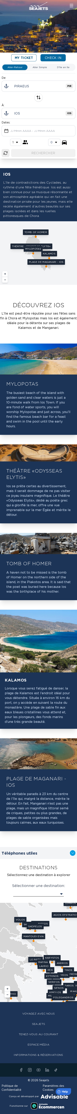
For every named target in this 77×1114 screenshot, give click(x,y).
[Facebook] (21, 1070)
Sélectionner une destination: (38, 886)
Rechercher (43, 153)
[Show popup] (38, 894)
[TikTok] (56, 1070)
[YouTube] (38, 1070)
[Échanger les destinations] (38, 97)
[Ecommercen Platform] (47, 1106)
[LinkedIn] (47, 1070)
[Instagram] (30, 1070)
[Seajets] (38, 6)
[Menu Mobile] (71, 5)
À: (3, 105)
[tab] (14, 67)
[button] (33, 250)
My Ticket (24, 58)
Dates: (6, 122)
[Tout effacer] (5, 153)
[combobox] (54, 142)
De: (4, 77)
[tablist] (38, 67)
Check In (53, 58)
